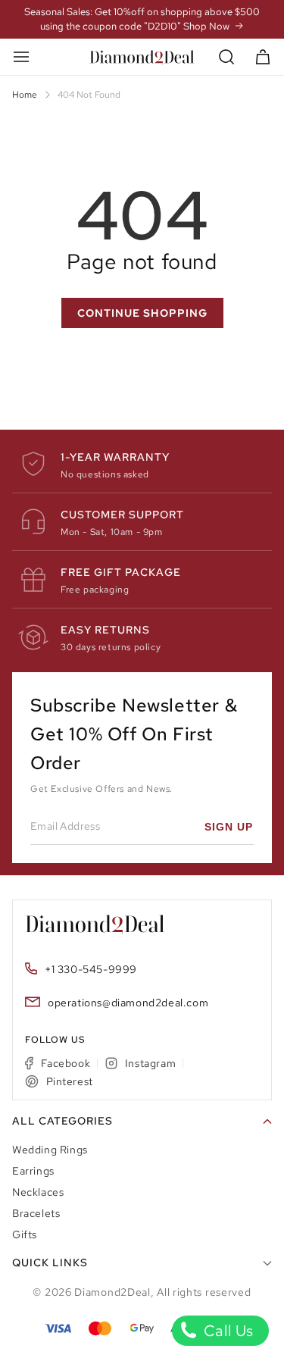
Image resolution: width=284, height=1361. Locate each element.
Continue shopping (142, 313)
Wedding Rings (50, 1149)
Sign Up (228, 827)
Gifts (24, 1234)
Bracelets (36, 1213)
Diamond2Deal (112, 1292)
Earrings (33, 1171)
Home (24, 94)
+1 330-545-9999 (91, 969)
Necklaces (38, 1192)
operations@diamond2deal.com (128, 1003)
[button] (227, 57)
